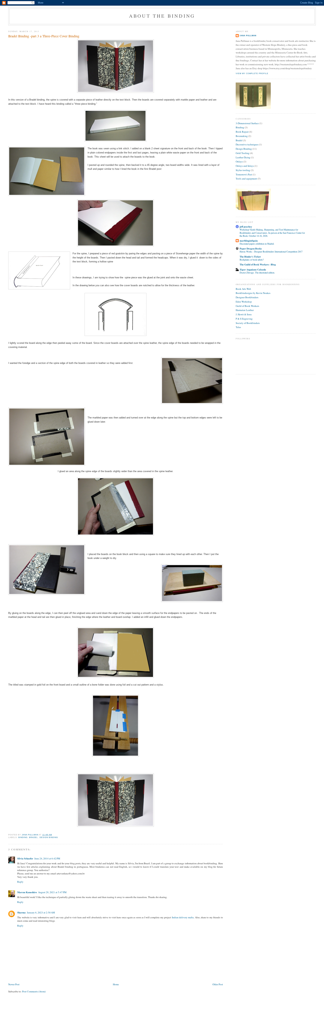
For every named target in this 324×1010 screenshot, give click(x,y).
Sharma (21, 912)
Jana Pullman (247, 36)
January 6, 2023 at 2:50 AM (41, 912)
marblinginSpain (249, 240)
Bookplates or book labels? (252, 259)
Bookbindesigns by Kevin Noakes (253, 293)
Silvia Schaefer (25, 858)
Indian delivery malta (183, 917)
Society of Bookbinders (248, 323)
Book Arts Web (243, 289)
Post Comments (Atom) (34, 991)
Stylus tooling (243, 170)
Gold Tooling (242, 153)
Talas (238, 327)
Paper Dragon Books (251, 248)
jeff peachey (246, 226)
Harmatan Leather (245, 310)
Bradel (33, 837)
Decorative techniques (247, 144)
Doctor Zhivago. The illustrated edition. (257, 272)
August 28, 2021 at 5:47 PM (52, 892)
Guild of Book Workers (247, 306)
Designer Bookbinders (247, 297)
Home (116, 984)
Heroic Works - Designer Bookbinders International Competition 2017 (271, 251)
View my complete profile (252, 73)
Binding (23, 837)
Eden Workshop (244, 301)
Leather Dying (243, 157)
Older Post (217, 984)
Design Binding (49, 837)
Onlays (239, 161)
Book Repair (242, 131)
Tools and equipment (246, 178)
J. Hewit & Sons (244, 314)
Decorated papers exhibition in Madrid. (257, 243)
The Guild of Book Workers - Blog (258, 264)
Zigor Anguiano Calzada (253, 269)
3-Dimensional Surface (247, 123)
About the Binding (162, 16)
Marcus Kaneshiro (27, 892)
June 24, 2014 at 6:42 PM (47, 858)
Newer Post (14, 984)
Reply (20, 881)
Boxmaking (242, 136)
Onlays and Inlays (245, 165)
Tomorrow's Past (244, 174)
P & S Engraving (244, 318)
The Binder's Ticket (250, 256)
